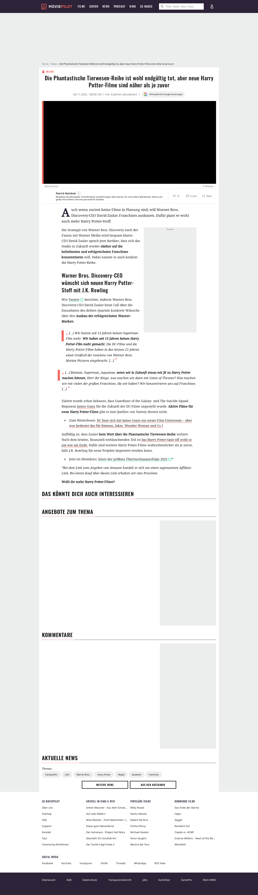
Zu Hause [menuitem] (146, 6)
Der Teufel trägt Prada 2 (100, 844)
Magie (121, 774)
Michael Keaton (139, 832)
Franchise (154, 774)
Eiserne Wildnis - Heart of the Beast (195, 838)
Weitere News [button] (105, 785)
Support (46, 826)
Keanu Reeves (138, 813)
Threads (121, 863)
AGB (69, 879)
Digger (179, 820)
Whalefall (180, 844)
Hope (178, 813)
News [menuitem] (106, 6)
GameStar (164, 879)
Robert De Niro (139, 820)
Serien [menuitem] (93, 6)
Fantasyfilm (51, 774)
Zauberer (136, 774)
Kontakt (46, 832)
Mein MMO (209, 879)
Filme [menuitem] (81, 6)
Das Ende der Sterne (187, 807)
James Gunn (86, 406)
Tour (44, 838)
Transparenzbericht (119, 879)
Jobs (145, 879)
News (54, 63)
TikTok (104, 863)
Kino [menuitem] (133, 6)
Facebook (47, 863)
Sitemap (47, 813)
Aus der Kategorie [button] (153, 785)
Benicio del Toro (139, 844)
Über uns (47, 807)
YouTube (66, 863)
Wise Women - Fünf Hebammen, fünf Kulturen (107, 820)
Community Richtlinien (55, 844)
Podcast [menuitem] (119, 6)
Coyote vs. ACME (184, 832)
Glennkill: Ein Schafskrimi (101, 838)
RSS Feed (160, 863)
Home (45, 63)
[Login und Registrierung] (211, 6)
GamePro (186, 879)
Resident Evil (182, 826)
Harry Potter (104, 774)
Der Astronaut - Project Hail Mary (105, 832)
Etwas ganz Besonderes (100, 826)
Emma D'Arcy (138, 826)
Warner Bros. (83, 774)
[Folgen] (79, 193)
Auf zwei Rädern (95, 813)
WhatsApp (140, 863)
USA (67, 774)
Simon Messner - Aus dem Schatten (107, 807)
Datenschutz (89, 879)
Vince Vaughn (138, 838)
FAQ (44, 820)
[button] (191, 196)
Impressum (48, 879)
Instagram (86, 863)
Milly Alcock (137, 807)
